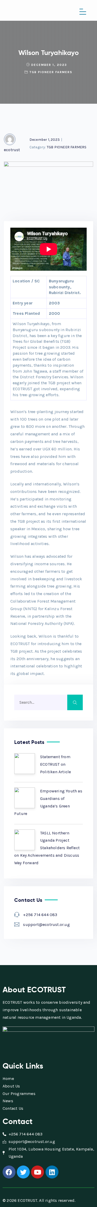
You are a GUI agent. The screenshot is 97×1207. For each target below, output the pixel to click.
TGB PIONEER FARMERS (50, 72)
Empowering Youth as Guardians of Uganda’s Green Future (48, 802)
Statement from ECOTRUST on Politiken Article (55, 764)
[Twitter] (23, 1172)
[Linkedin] (52, 1172)
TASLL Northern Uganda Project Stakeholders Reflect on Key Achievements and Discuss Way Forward (47, 848)
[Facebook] (9, 1172)
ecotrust (12, 149)
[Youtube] (37, 1172)
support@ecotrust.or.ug (46, 924)
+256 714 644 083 (40, 914)
